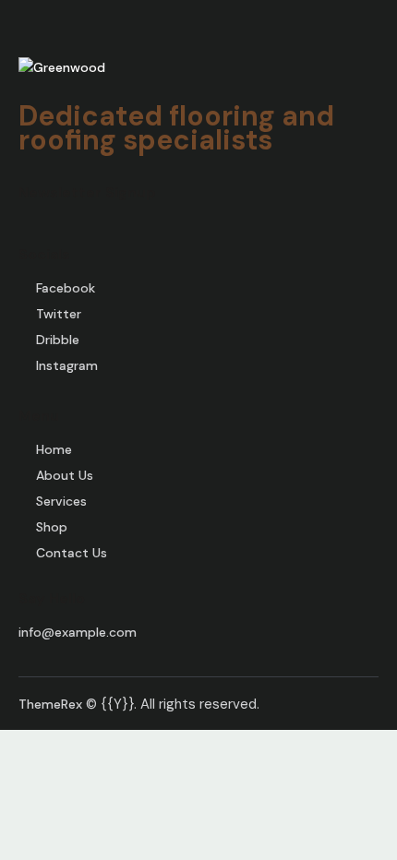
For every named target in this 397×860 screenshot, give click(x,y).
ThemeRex (50, 704)
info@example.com (77, 632)
